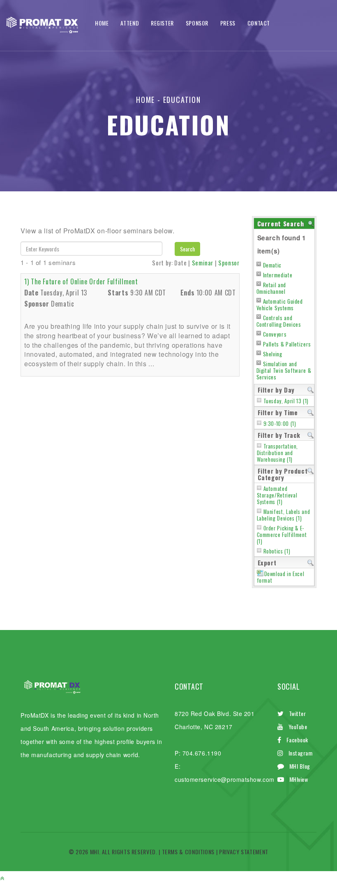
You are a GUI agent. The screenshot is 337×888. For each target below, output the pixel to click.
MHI (94, 851)
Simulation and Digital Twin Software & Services (284, 370)
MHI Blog (299, 766)
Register (162, 23)
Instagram (301, 753)
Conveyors (275, 334)
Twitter (297, 713)
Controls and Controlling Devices (278, 321)
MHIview (298, 779)
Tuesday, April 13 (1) (286, 401)
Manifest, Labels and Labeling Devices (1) (283, 515)
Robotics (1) (277, 551)
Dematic (272, 265)
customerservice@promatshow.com (225, 779)
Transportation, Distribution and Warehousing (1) (277, 452)
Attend (129, 23)
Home (102, 23)
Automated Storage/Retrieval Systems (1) (277, 495)
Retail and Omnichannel (271, 288)
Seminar (202, 262)
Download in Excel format (281, 577)
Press (227, 23)
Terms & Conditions (188, 851)
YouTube (298, 726)
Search (187, 248)
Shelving (272, 354)
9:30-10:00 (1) (279, 424)
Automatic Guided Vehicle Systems (279, 304)
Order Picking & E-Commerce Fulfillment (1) (282, 534)
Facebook (297, 739)
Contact (258, 23)
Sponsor (197, 23)
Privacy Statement (243, 851)
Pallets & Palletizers (287, 344)
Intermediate (278, 275)
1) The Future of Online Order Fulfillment (81, 281)
